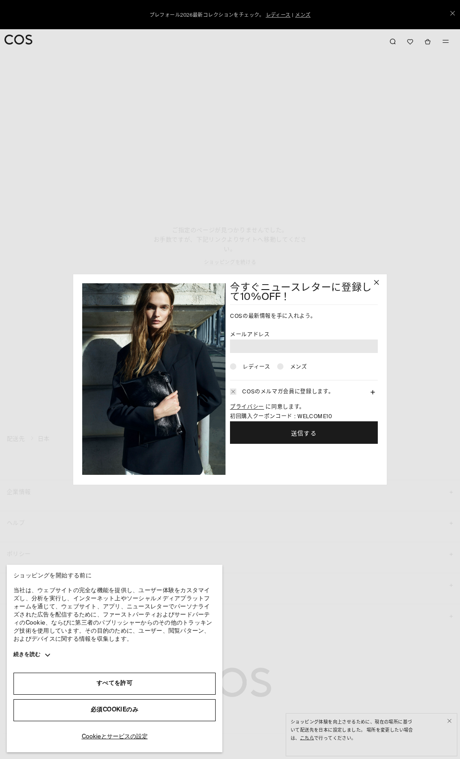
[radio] (250, 366)
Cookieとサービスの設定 (115, 737)
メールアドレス (250, 335)
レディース (256, 367)
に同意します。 (267, 407)
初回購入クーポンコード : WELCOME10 (281, 417)
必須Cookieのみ (114, 710)
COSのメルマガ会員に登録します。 (288, 392)
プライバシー (247, 407)
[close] (376, 283)
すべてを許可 (115, 683)
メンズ (298, 367)
